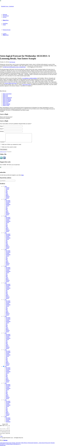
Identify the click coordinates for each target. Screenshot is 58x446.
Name (2, 126)
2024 (6, 186)
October (7, 187)
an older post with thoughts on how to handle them (14, 67)
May (7, 192)
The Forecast (12, 62)
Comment (2, 141)
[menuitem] (30, 14)
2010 (6, 416)
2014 (6, 349)
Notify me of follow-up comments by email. (11, 144)
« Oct (1, 436)
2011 (6, 399)
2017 (6, 299)
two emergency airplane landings (29, 78)
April (7, 194)
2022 (6, 216)
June (7, 191)
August (7, 189)
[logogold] (7, 6)
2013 (6, 366)
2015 (6, 333)
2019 (6, 266)
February (8, 196)
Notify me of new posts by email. (9, 147)
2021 (6, 232)
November (8, 201)
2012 (6, 383)
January (7, 197)
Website (2, 131)
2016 (6, 316)
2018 (6, 282)
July (6, 190)
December (8, 200)
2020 (6, 249)
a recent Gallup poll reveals (10, 83)
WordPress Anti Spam (3, 151)
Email (1, 128)
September (8, 204)
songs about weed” (26, 84)
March (7, 195)
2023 (6, 199)
